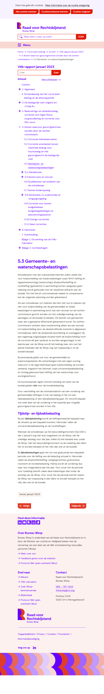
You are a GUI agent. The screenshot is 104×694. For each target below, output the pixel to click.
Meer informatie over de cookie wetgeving (67, 5)
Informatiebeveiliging (28, 638)
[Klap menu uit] (19, 88)
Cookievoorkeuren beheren (55, 11)
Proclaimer (64, 634)
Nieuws (24, 577)
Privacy (41, 634)
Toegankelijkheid (26, 634)
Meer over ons (28, 553)
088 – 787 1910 (64, 586)
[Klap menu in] (19, 126)
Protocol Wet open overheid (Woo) (39, 563)
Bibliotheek (26, 595)
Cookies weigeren (81, 11)
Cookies (51, 634)
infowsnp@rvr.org (65, 590)
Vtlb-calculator (29, 581)
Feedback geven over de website (38, 558)
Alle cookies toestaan (26, 11)
